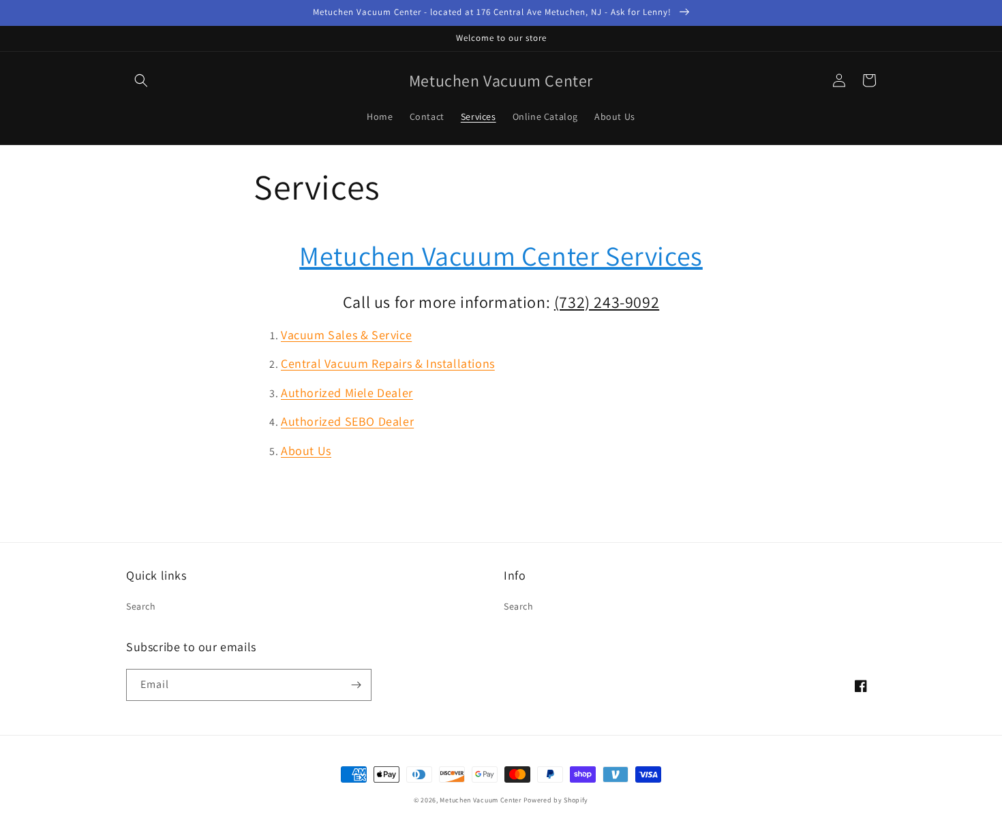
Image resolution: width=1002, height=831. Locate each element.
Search (141, 606)
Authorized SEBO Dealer (347, 421)
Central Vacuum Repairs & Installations (388, 363)
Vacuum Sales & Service (346, 335)
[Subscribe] (356, 685)
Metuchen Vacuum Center (480, 800)
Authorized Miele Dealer (347, 393)
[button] (141, 80)
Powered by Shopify (556, 800)
